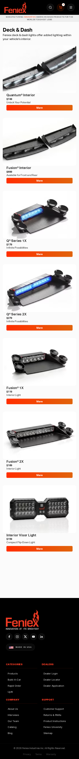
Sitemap (48, 733)
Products (13, 673)
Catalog (12, 727)
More (39, 107)
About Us (13, 708)
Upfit (10, 691)
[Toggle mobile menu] (71, 7)
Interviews (13, 714)
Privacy (27, 754)
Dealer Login (51, 673)
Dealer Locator (52, 679)
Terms (38, 754)
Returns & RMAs (52, 714)
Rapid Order (14, 685)
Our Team (13, 721)
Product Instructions (55, 721)
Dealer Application (54, 685)
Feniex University (53, 727)
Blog (10, 733)
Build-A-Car (14, 679)
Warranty (51, 754)
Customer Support (54, 708)
